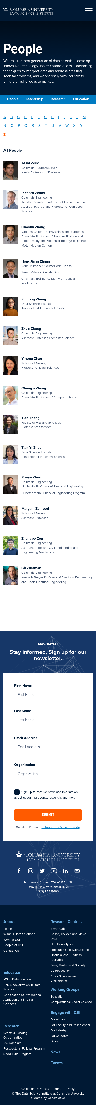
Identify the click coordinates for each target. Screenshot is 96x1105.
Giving (55, 1041)
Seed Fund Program (17, 1054)
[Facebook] (19, 871)
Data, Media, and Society (68, 965)
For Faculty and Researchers (70, 1025)
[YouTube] (54, 871)
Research (58, 99)
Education (81, 99)
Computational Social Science (71, 1002)
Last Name (22, 711)
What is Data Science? (19, 934)
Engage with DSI (65, 1012)
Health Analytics (62, 944)
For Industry (59, 1030)
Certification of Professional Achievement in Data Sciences (22, 999)
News (55, 1052)
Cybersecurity (60, 971)
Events (57, 1062)
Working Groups (65, 989)
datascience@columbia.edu (61, 827)
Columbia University (35, 1089)
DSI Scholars (12, 1043)
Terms (57, 1089)
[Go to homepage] (28, 11)
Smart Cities (59, 929)
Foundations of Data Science (71, 950)
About (9, 921)
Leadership (34, 99)
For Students (59, 1036)
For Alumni (58, 1019)
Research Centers (66, 921)
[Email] (77, 871)
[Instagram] (30, 870)
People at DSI (13, 945)
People (12, 99)
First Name (23, 686)
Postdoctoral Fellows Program (24, 1048)
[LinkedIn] (65, 871)
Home (7, 929)
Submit (48, 815)
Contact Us (11, 951)
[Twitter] (42, 871)
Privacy (70, 1089)
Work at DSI (11, 940)
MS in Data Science (17, 979)
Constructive (56, 1098)
